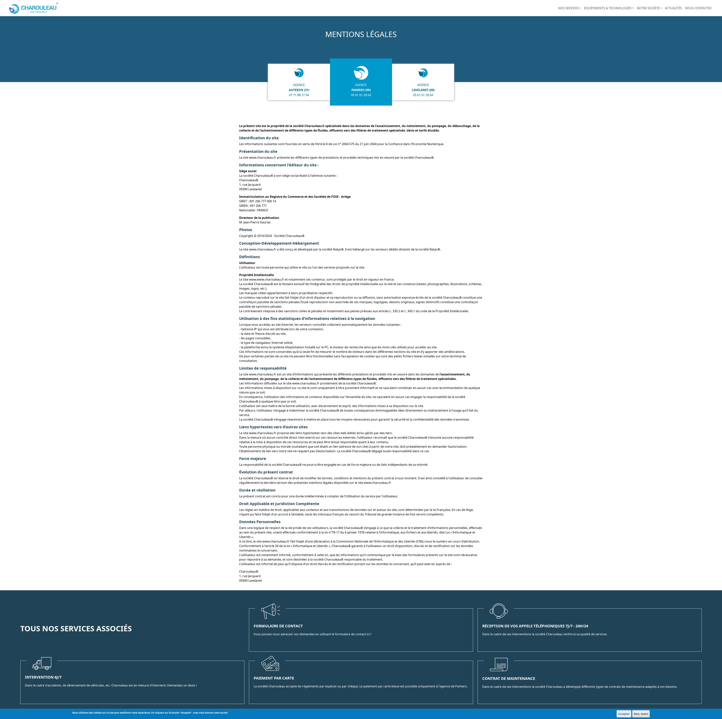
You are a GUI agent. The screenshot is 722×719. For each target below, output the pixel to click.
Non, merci (641, 714)
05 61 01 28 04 (361, 95)
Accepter (624, 714)
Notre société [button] (648, 8)
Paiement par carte (274, 678)
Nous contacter (698, 8)
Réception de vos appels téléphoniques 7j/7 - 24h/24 (535, 625)
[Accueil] (35, 8)
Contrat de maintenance (508, 678)
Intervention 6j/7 (43, 677)
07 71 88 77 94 (299, 95)
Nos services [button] (568, 8)
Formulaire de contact (278, 625)
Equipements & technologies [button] (608, 8)
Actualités (673, 8)
